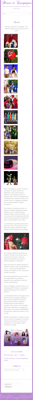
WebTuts (28, 394)
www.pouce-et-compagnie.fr (14, 319)
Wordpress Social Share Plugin (9, 399)
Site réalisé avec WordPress (8, 394)
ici (14, 272)
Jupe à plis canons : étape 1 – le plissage (14, 355)
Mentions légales (16, 396)
